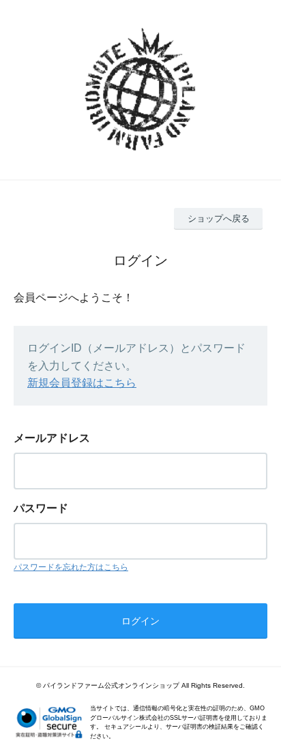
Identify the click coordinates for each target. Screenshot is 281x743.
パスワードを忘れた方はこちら (71, 567)
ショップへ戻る (219, 218)
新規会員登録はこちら (81, 383)
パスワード (41, 508)
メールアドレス (52, 438)
